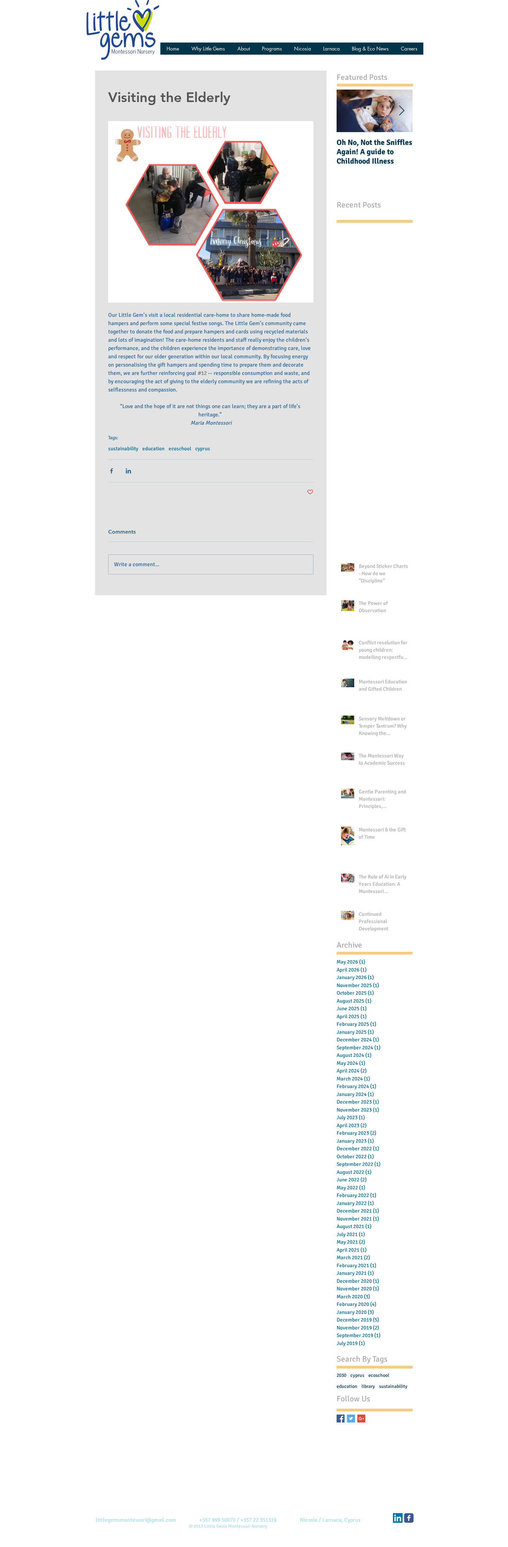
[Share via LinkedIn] (128, 471)
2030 (341, 1375)
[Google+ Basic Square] (361, 1418)
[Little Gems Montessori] (409, 1518)
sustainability (123, 448)
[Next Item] (401, 110)
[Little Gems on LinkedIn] (398, 1518)
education (153, 448)
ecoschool (180, 448)
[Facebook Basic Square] (341, 1418)
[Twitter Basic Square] (351, 1418)
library (368, 1386)
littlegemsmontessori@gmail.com (136, 1520)
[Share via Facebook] (111, 471)
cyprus (202, 448)
